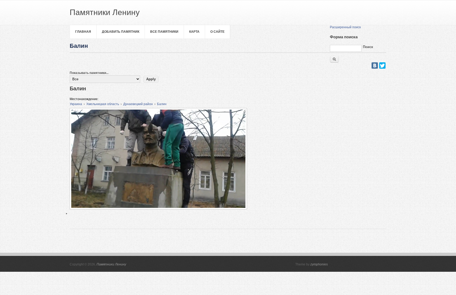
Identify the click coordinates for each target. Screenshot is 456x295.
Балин (162, 104)
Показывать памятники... (89, 73)
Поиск (368, 47)
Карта (194, 32)
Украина (76, 104)
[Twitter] (382, 65)
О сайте (217, 32)
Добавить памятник (120, 32)
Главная (83, 32)
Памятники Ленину (111, 264)
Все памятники (164, 32)
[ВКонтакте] (375, 65)
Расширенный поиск (345, 27)
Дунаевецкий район (138, 104)
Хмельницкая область (102, 104)
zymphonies (319, 264)
